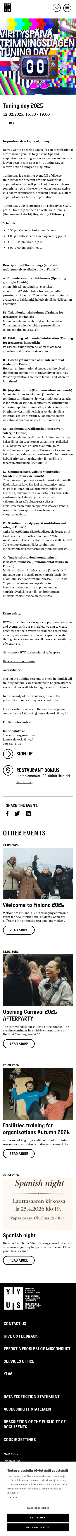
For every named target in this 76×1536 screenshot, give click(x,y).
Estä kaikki (38, 1517)
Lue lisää (12, 1497)
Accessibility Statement (28, 1408)
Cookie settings (20, 1439)
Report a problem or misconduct (37, 1348)
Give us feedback (21, 1336)
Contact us (15, 1323)
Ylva (8, 1373)
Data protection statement (32, 1396)
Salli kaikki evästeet (38, 1527)
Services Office (19, 1361)
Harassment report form (19, 661)
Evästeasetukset (38, 1507)
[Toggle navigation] (67, 8)
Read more (19, 930)
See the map (24, 782)
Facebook (11, 1454)
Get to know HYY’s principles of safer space (31, 652)
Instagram (12, 1461)
